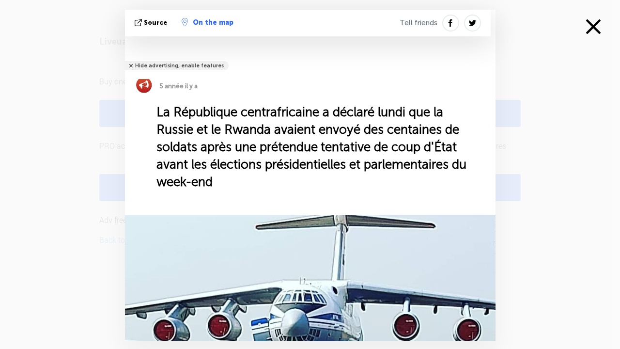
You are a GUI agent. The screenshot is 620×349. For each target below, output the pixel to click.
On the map (213, 22)
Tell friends (418, 22)
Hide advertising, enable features (179, 66)
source (155, 22)
